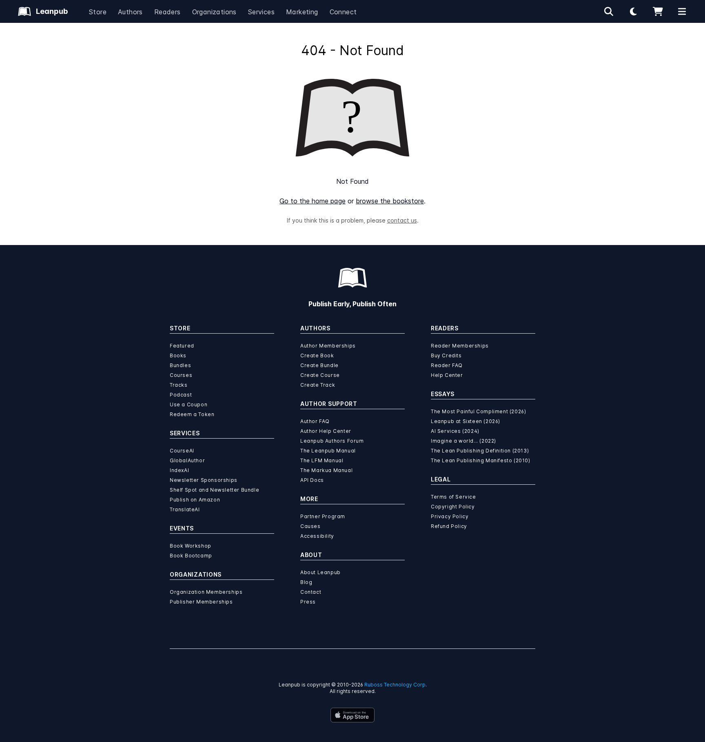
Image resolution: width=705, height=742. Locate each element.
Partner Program (322, 516)
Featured (182, 346)
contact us (402, 220)
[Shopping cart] (657, 11)
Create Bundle (319, 365)
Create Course (320, 375)
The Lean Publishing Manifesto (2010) (480, 460)
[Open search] (609, 11)
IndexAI (179, 470)
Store (97, 12)
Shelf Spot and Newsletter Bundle (214, 490)
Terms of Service (453, 497)
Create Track (317, 385)
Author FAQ (315, 421)
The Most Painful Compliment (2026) (478, 411)
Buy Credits (446, 355)
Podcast (181, 395)
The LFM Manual (321, 460)
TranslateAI (185, 509)
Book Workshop (190, 546)
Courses (181, 375)
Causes (310, 526)
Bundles (180, 365)
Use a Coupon (188, 404)
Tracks (179, 385)
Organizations (214, 12)
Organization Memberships (206, 592)
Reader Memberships (460, 346)
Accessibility (317, 536)
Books (178, 355)
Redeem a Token (192, 414)
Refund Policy (449, 526)
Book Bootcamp (191, 556)
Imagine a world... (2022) (463, 441)
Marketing (302, 12)
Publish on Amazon (195, 500)
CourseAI (182, 451)
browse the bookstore (390, 201)
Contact (310, 592)
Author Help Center (325, 431)
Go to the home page (312, 201)
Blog (306, 582)
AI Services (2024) (455, 431)
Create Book (317, 355)
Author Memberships (328, 346)
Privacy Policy (449, 516)
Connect (343, 12)
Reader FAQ (447, 365)
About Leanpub (320, 572)
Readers (167, 12)
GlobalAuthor (187, 460)
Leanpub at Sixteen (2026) (465, 421)
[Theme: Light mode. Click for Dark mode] (633, 11)
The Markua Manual (326, 470)
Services (261, 12)
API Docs (312, 480)
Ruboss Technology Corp (395, 685)
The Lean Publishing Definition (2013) (480, 451)
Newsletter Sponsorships (203, 480)
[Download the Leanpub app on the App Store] (352, 715)
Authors (130, 12)
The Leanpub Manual (328, 451)
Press (308, 602)
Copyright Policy (453, 507)
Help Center (447, 375)
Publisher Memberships (201, 602)
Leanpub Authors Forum (332, 441)
